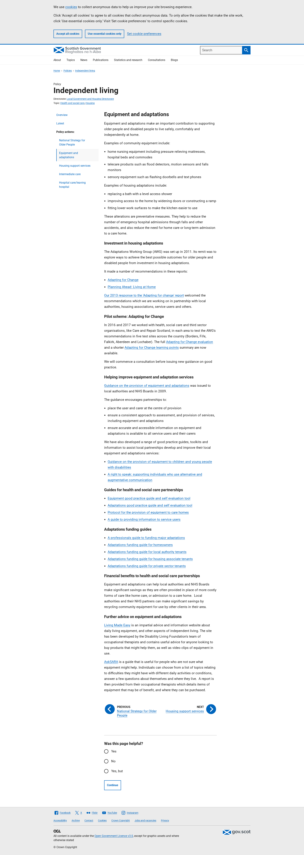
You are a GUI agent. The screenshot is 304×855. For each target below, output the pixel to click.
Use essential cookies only (104, 33)
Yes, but (117, 771)
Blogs (174, 60)
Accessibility (60, 820)
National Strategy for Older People (72, 142)
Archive (76, 820)
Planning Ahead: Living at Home (132, 287)
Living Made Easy (117, 625)
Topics (70, 60)
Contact (88, 820)
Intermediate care (70, 174)
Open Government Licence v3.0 (113, 836)
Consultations (156, 60)
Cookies (102, 820)
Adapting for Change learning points (152, 347)
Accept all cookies (67, 33)
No (113, 761)
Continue (112, 785)
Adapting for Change (123, 280)
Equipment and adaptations (68, 155)
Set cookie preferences (144, 34)
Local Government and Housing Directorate (90, 98)
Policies (68, 70)
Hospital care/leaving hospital (72, 185)
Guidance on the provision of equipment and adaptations (146, 386)
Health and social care (72, 103)
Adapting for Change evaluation (189, 342)
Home (56, 70)
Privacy (165, 820)
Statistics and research (128, 60)
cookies (71, 7)
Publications (100, 60)
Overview (62, 115)
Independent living (85, 70)
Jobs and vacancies (145, 820)
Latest (60, 123)
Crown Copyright (120, 820)
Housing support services (74, 165)
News (83, 60)
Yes (113, 751)
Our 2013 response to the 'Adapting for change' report (144, 295)
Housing (90, 103)
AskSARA (111, 662)
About (57, 60)
